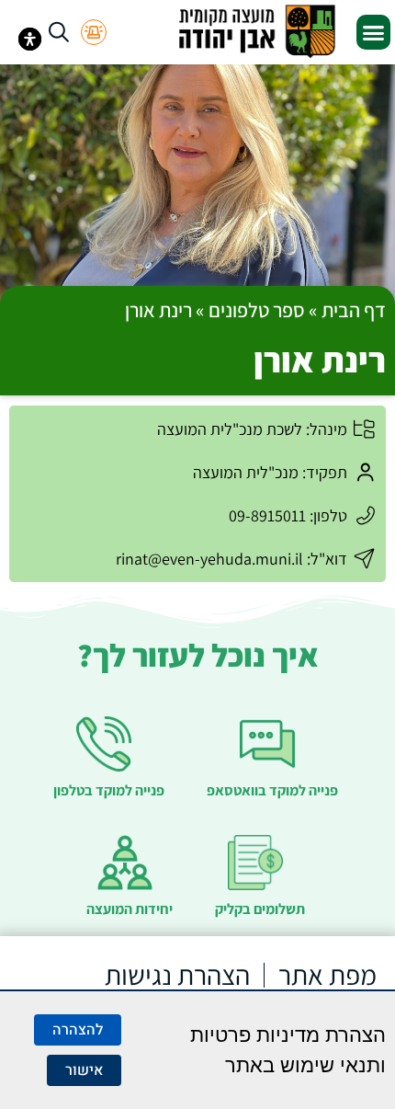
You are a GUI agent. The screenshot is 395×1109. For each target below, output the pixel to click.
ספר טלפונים (257, 310)
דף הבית (354, 310)
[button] (373, 32)
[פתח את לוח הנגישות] (29, 39)
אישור (84, 1070)
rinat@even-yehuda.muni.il (209, 558)
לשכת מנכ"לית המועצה (229, 429)
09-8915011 (267, 515)
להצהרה (77, 1030)
